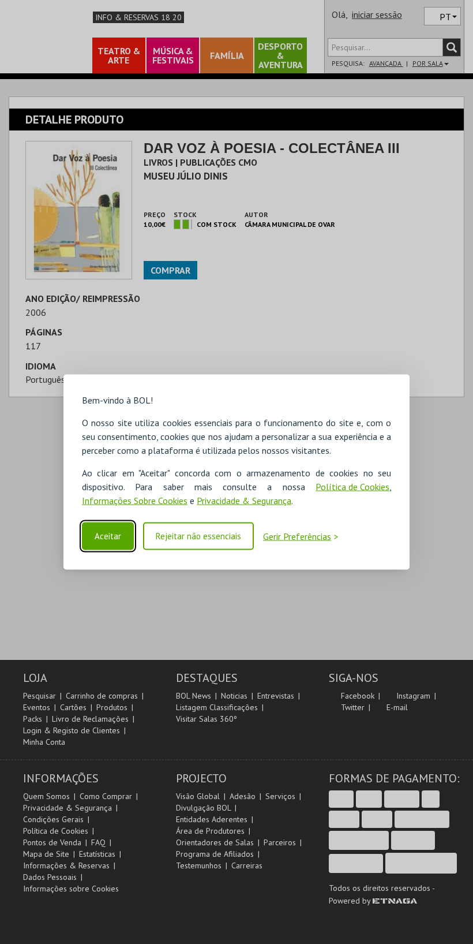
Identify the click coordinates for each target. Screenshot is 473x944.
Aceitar (108, 536)
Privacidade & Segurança (244, 500)
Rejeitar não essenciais (198, 536)
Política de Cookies (352, 486)
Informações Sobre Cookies (134, 500)
